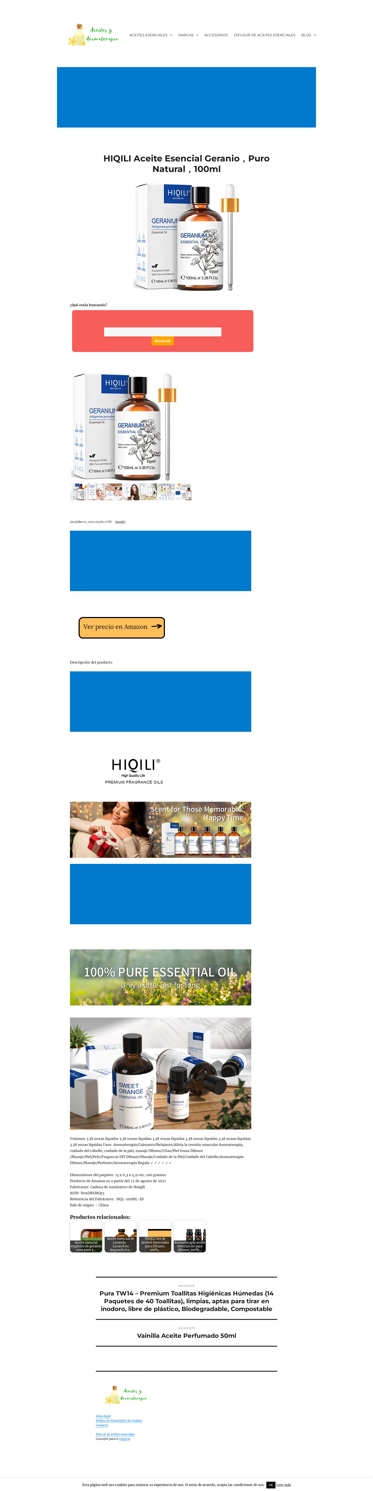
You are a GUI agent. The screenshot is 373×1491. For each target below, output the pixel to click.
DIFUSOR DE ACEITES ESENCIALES (264, 35)
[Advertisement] (187, 102)
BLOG (306, 35)
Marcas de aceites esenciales (115, 1434)
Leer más (283, 1485)
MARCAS (186, 35)
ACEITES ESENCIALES (149, 35)
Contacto (102, 1425)
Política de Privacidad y (112, 1421)
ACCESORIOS (216, 35)
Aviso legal (103, 1416)
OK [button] (271, 1485)
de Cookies (135, 1421)
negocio (124, 1439)
